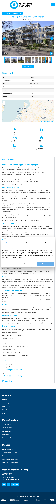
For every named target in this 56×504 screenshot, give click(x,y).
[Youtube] (17, 484)
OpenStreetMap (47, 121)
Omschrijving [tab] (8, 159)
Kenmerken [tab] (7, 381)
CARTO (52, 121)
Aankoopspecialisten (8, 449)
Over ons (4, 409)
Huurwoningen (6, 434)
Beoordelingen (6, 403)
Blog (3, 413)
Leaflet (41, 121)
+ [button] (4, 102)
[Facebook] (4, 484)
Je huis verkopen (7, 424)
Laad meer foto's (28, 66)
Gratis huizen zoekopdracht (10, 459)
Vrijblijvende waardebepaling (10, 462)
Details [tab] (28, 242)
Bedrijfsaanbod (6, 438)
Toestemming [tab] (9, 242)
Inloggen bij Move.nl (7, 406)
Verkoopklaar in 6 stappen (9, 452)
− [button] (4, 104)
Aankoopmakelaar (7, 427)
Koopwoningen (6, 431)
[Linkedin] (13, 484)
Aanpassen (27, 263)
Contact (4, 399)
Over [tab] (46, 242)
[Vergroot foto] (51, 53)
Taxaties (4, 456)
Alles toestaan (45, 263)
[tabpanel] (28, 270)
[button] (53, 4)
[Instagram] (8, 484)
